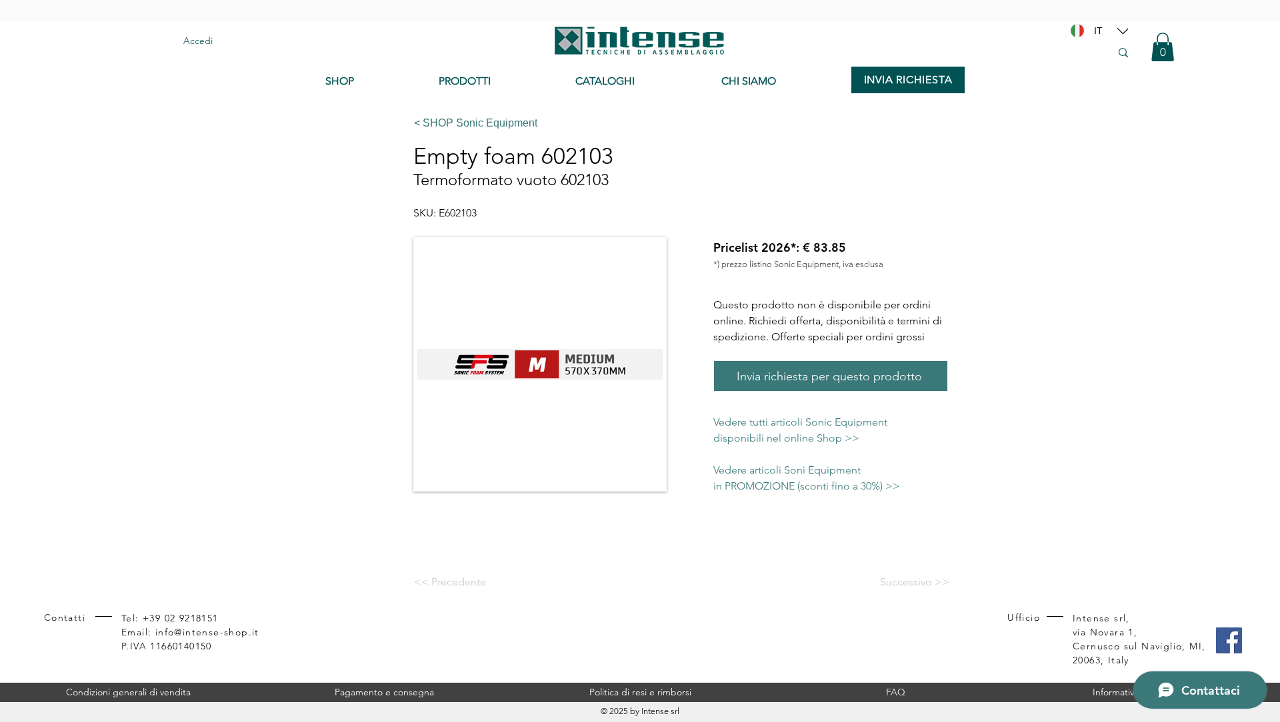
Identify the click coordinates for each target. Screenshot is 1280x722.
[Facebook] (1229, 640)
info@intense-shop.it (207, 632)
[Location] (1122, 30)
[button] (1163, 47)
